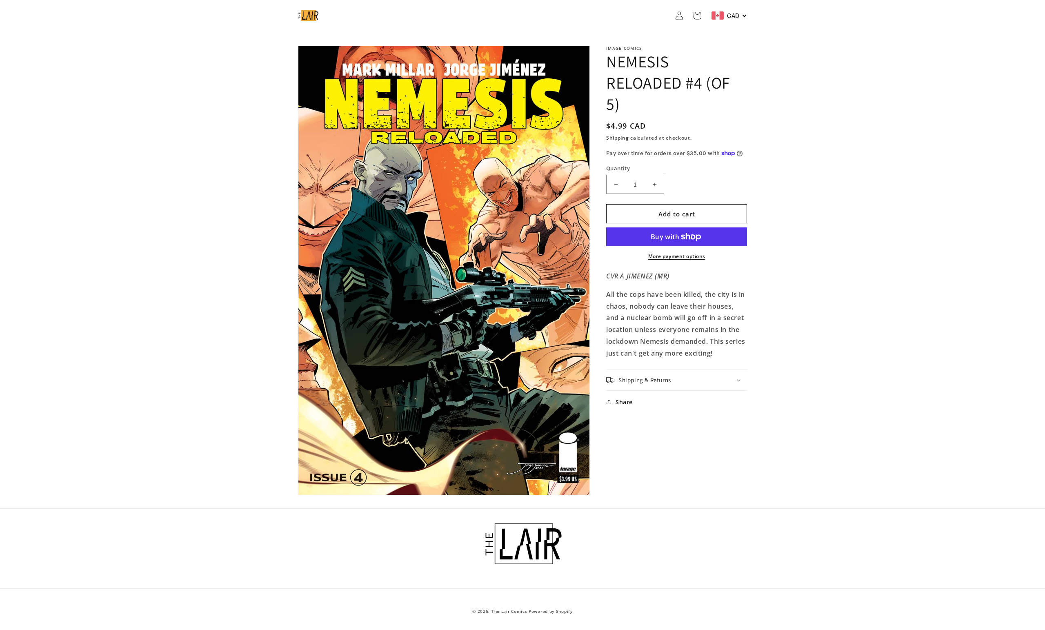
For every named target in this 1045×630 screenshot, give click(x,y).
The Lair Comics (509, 611)
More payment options (676, 256)
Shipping (617, 137)
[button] (676, 380)
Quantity (618, 168)
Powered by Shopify (551, 611)
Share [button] (624, 402)
